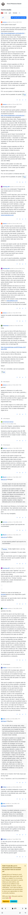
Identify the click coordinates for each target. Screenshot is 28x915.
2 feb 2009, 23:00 (17, 448)
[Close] (25, 866)
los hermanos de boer (8, 421)
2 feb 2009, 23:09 (17, 522)
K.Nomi (4, 667)
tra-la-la (5, 448)
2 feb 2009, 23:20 (19, 568)
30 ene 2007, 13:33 (17, 223)
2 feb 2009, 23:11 (17, 534)
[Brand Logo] (4, 4)
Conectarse (14, 901)
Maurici (5, 477)
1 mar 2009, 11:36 (16, 839)
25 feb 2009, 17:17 (15, 718)
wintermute (6, 325)
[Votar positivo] (17, 100)
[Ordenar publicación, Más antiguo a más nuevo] (3, 17)
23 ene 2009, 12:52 (11, 423)
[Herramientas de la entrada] (25, 100)
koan (4, 718)
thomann (3, 594)
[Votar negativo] (22, 100)
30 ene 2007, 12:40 (20, 186)
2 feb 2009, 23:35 (17, 608)
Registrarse (6, 901)
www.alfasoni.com (12, 300)
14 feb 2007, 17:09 (17, 385)
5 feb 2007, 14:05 (19, 325)
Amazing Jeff (6, 186)
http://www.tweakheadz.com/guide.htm (12, 33)
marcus (5, 22)
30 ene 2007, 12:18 (17, 22)
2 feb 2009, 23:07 (17, 477)
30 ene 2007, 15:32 (20, 268)
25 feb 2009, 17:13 (16, 667)
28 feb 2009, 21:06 (17, 787)
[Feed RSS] (19, 13)
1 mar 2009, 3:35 (15, 803)
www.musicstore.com (7, 215)
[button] (2, 912)
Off (2, 13)
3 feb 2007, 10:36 (17, 312)
